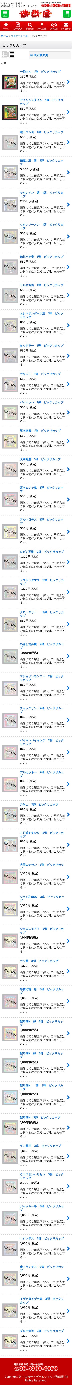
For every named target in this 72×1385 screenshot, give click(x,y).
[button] (5, 14)
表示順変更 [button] (41, 55)
